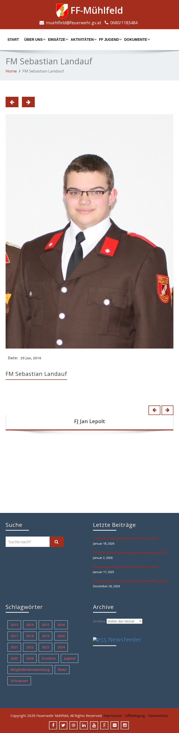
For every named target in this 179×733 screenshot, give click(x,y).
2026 (30, 658)
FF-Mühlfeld (95, 10)
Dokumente (135, 39)
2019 (45, 636)
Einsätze (56, 39)
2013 (14, 624)
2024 (61, 647)
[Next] (28, 102)
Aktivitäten (82, 39)
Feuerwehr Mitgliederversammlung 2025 (125, 566)
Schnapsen (19, 680)
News (62, 669)
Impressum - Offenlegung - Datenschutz (136, 715)
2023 (45, 647)
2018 (30, 636)
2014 (30, 624)
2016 (61, 624)
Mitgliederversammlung (30, 669)
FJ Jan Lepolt (89, 421)
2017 (14, 636)
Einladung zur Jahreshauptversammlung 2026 (130, 552)
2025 (14, 658)
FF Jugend (109, 39)
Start (13, 39)
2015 (45, 624)
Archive (99, 621)
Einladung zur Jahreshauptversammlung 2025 (130, 581)
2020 (61, 636)
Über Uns (33, 39)
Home (11, 71)
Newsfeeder (125, 639)
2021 (14, 647)
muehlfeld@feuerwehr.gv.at (73, 22)
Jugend (69, 658)
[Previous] (12, 102)
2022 (30, 647)
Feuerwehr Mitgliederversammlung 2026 (125, 538)
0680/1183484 (124, 22)
